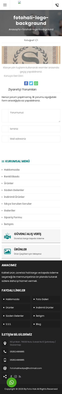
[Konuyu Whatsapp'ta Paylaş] (36, 83)
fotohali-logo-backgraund (37, 29)
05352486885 (57, 1)
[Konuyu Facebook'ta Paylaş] (26, 83)
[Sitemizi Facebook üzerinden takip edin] (11, 376)
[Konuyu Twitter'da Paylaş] (31, 83)
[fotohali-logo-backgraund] (31, 62)
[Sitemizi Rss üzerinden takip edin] (20, 376)
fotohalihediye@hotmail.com (26, 368)
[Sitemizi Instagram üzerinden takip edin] (15, 376)
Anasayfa (14, 29)
